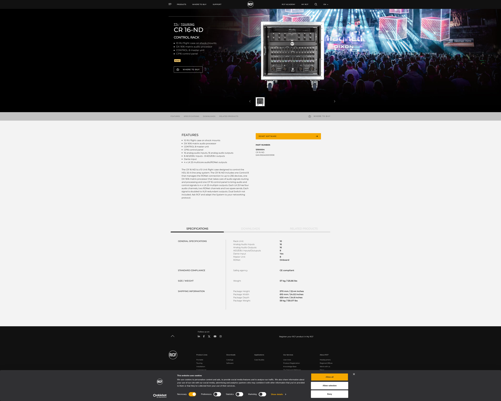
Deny (329, 394)
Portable (199, 360)
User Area (287, 360)
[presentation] (250, 101)
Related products (228, 116)
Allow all (329, 377)
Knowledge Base (289, 366)
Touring (199, 363)
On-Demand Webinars (292, 370)
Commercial (201, 370)
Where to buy (191, 69)
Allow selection (330, 385)
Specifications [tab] (197, 228)
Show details (277, 394)
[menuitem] (199, 4)
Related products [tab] (304, 228)
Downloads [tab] (250, 228)
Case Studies (259, 360)
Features (175, 116)
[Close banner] (354, 374)
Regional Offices (326, 363)
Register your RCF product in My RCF (296, 336)
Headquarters (325, 360)
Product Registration (291, 363)
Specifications (191, 116)
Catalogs (229, 360)
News (322, 370)
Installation (200, 366)
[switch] (217, 394)
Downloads (209, 116)
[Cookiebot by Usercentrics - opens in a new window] (159, 396)
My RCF (305, 4)
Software (229, 363)
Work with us (325, 366)
